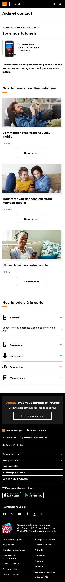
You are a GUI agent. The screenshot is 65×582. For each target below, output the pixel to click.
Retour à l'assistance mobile (23, 27)
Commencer (35, 153)
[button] (32, 317)
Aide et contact (17, 13)
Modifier (29, 50)
